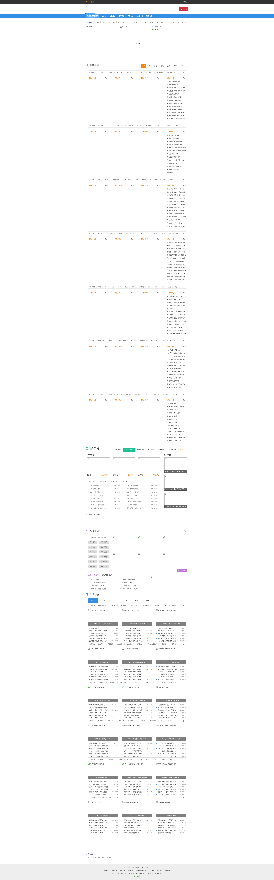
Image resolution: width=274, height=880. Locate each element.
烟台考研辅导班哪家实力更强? (175, 207)
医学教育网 (140, 450)
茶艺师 (148, 233)
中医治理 (173, 644)
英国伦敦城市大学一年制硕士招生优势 (176, 198)
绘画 (119, 287)
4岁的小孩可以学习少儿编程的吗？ (176, 297)
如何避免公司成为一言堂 (174, 441)
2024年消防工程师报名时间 (171, 700)
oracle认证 (110, 126)
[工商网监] (127, 867)
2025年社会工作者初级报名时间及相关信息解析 (167, 751)
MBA (99, 179)
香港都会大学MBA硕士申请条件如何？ (176, 202)
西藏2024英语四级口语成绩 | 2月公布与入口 (167, 787)
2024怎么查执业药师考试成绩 (166, 671)
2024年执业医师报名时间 (103, 662)
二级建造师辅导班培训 (96, 492)
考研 (164, 179)
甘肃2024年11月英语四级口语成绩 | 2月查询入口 (167, 795)
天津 (135, 22)
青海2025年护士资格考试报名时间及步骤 (133, 675)
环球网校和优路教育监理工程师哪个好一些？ (176, 378)
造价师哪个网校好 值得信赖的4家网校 (133, 713)
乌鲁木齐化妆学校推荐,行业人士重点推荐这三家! (176, 280)
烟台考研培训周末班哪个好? (175, 223)
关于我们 (106, 870)
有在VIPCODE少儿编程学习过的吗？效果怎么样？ (176, 334)
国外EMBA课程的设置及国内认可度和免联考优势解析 (167, 820)
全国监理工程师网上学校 (134, 508)
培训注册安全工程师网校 (97, 495)
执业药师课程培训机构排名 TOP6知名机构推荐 (167, 669)
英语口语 (109, 72)
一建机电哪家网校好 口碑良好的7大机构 (167, 718)
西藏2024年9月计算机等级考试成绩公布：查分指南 (98, 749)
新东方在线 (152, 450)
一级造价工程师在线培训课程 (98, 508)
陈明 (89, 475)
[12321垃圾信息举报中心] (148, 867)
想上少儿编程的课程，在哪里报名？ (176, 315)
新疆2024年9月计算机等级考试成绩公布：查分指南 (98, 754)
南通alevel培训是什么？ (173, 84)
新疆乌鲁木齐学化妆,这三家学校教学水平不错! (176, 274)
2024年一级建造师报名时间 (137, 700)
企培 (181, 66)
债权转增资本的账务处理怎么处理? (167, 634)
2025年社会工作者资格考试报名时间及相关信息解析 (167, 749)
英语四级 (100, 759)
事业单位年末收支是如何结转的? (167, 638)
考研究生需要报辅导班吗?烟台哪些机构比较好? (176, 217)
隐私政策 (168, 870)
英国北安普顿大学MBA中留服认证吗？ (167, 823)
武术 (162, 287)
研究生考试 (101, 797)
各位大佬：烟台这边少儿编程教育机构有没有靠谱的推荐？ (176, 303)
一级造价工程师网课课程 (134, 501)
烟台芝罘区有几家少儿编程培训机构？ (176, 312)
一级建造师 (112, 340)
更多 (187, 66)
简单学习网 (172, 450)
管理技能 (156, 394)
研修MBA (131, 16)
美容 (127, 233)
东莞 (146, 22)
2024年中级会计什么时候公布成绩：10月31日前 (133, 631)
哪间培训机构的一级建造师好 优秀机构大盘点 (167, 710)
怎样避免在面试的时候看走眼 (175, 431)
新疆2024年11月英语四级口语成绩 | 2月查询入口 (167, 792)
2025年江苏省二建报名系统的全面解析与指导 (98, 705)
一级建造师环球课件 (96, 489)
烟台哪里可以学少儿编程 (174, 299)
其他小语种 (149, 72)
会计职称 (112, 605)
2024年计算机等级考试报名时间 (137, 739)
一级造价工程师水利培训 (97, 501)
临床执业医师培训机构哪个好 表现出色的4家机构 (98, 667)
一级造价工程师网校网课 (97, 505)
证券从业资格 (135, 605)
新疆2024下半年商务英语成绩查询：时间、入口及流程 (133, 792)
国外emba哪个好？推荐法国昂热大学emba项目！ (167, 826)
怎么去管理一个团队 (173, 410)
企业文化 (147, 394)
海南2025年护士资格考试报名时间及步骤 (133, 669)
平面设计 (130, 126)
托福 (127, 72)
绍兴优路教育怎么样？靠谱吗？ (176, 365)
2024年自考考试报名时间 (137, 815)
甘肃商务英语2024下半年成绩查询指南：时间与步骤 (133, 795)
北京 (114, 22)
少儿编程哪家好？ (172, 308)
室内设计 (168, 126)
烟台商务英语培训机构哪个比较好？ (176, 97)
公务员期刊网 (110, 857)
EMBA (107, 179)
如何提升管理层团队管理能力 (175, 406)
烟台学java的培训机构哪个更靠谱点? (176, 151)
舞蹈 (99, 287)
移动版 (185, 2)
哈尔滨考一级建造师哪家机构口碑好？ (176, 356)
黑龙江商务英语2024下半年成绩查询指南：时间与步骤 (133, 782)
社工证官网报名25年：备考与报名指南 (167, 756)
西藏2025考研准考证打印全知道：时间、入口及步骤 (97, 826)
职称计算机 (153, 721)
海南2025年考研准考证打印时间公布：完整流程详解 (98, 823)
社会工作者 (131, 721)
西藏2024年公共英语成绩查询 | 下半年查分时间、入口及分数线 (98, 787)
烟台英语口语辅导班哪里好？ (175, 100)
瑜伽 (169, 287)
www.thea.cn (137, 873)
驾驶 (140, 233)
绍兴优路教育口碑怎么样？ (175, 362)
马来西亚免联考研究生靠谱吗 (132, 822)
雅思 (134, 72)
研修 (155, 66)
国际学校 (149, 16)
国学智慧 (165, 394)
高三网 (90, 857)
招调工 (170, 721)
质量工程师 (154, 340)
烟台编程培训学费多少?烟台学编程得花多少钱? (176, 321)
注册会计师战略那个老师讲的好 (98, 638)
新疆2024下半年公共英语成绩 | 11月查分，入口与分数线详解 (98, 792)
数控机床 (119, 233)
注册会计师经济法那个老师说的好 (98, 631)
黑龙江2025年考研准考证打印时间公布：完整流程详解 (98, 820)
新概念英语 (160, 72)
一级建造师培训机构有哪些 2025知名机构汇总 (167, 708)
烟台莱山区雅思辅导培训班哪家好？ (176, 88)
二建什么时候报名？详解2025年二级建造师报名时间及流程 (98, 718)
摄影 (170, 233)
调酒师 (156, 233)
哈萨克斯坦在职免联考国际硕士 (133, 825)
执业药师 (100, 644)
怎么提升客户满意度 (173, 425)
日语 (154, 759)
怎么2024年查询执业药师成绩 (166, 679)
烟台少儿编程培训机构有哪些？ (176, 318)
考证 (175, 66)
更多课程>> (182, 570)
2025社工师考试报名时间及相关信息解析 (167, 746)
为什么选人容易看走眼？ (174, 428)
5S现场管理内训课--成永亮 (98, 589)
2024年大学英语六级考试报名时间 (137, 777)
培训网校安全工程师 (132, 498)
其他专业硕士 (117, 179)
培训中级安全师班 (132, 495)
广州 (103, 22)
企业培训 (140, 16)
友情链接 (130, 870)
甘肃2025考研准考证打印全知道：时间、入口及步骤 (97, 833)
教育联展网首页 (92, 16)
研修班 (144, 179)
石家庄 (173, 22)
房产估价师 (122, 340)
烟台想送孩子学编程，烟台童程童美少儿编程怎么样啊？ (176, 324)
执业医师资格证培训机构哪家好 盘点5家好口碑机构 (98, 669)
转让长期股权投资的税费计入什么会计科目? (167, 641)
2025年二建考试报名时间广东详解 (98, 713)
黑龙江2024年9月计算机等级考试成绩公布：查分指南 (98, 744)
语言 (143, 66)
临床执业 (139, 644)
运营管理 (128, 394)
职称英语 (170, 72)
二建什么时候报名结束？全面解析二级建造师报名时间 (98, 710)
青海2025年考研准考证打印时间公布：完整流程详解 (98, 828)
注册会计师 (123, 605)
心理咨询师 (120, 721)
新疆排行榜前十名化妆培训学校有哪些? (176, 252)
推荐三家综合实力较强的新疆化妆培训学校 (176, 249)
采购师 (163, 340)
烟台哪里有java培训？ (173, 154)
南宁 (179, 22)
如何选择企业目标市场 (173, 416)
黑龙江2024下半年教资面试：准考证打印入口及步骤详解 (133, 744)
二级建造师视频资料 (132, 489)
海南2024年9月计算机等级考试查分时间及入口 (98, 746)
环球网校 (118, 450)
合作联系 (151, 870)
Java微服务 (170, 172)
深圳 (98, 22)
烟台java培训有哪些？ (173, 163)
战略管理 (137, 394)
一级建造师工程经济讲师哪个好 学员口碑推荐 (167, 715)
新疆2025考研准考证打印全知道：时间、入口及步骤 (97, 831)
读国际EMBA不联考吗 (164, 833)
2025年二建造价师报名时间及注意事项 (98, 715)
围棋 (176, 287)
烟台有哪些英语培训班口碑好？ (176, 112)
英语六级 (110, 759)
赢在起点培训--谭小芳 (128, 579)
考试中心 (104, 16)
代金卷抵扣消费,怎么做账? (165, 628)
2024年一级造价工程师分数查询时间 (133, 718)
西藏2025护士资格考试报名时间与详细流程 (133, 672)
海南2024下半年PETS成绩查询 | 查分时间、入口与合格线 (98, 785)
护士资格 (129, 644)
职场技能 (175, 394)
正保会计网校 (128, 450)
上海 (108, 22)
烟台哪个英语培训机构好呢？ (175, 106)
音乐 (113, 287)
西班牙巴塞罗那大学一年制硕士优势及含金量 (176, 205)
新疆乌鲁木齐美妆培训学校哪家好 (176, 268)
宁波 (167, 22)
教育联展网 (92, 2)
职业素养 (104, 542)
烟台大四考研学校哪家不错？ (175, 213)
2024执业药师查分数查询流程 (166, 674)
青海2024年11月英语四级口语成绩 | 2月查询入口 (167, 790)
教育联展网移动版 (141, 870)
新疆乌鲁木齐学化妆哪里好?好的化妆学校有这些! (176, 271)
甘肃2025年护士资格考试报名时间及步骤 (133, 680)
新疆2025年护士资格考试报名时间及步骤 (133, 677)
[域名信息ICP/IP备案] (138, 867)
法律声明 (159, 870)
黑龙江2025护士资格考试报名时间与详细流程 (133, 667)
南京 (119, 22)
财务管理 (100, 394)
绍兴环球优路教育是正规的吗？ (176, 384)
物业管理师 (143, 340)
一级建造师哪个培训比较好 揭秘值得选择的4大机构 (167, 705)
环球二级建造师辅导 (132, 485)
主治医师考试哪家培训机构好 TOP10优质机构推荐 (97, 672)
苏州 (130, 22)
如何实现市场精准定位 (173, 413)
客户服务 (104, 557)
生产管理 (104, 547)
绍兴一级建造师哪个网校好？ (175, 371)
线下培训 (122, 16)
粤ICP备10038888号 (156, 873)
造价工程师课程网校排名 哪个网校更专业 (133, 715)
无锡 (157, 22)
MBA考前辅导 (154, 179)
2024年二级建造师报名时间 (102, 700)
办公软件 (100, 126)
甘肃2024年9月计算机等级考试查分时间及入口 (98, 756)
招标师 (163, 682)
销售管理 (92, 552)
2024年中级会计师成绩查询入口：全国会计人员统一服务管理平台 (133, 634)
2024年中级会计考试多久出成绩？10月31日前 (132, 628)
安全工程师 (134, 682)
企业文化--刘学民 (95, 579)
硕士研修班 (128, 179)
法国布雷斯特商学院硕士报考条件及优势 (176, 195)
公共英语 (100, 72)
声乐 (156, 287)
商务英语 (119, 72)
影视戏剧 (141, 287)
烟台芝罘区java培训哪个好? (175, 135)
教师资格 (100, 721)
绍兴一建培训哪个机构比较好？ (176, 359)
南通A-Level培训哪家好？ (174, 81)
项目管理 (104, 566)
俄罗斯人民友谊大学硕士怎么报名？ (176, 192)
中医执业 (163, 644)
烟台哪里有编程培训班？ (174, 157)
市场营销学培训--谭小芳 (97, 585)
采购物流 (104, 562)
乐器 (149, 287)
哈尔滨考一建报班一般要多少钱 (176, 353)
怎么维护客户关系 (172, 422)
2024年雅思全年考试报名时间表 (171, 777)
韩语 (171, 759)
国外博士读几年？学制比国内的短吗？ (167, 828)
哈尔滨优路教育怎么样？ (174, 350)
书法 (126, 287)
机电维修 (109, 233)
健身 (106, 287)
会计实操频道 (102, 605)
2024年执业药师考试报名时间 (137, 662)
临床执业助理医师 (151, 644)
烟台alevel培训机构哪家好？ (175, 109)
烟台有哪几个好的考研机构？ (175, 220)
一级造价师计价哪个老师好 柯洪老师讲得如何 (133, 710)
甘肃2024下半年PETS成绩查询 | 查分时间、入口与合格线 (98, 795)
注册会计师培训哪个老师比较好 (98, 636)
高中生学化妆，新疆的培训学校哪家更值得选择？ (176, 265)
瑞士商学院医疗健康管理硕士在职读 (133, 833)
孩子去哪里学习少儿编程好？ (175, 327)
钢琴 (133, 287)
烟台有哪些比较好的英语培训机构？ (176, 119)
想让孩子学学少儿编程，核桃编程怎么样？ (176, 306)
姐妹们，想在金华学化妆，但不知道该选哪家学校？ (176, 246)
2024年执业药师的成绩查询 (165, 677)
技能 (162, 66)
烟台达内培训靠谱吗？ (173, 169)
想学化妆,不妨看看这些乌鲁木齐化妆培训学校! (176, 261)
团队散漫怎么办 (171, 403)
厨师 (163, 233)
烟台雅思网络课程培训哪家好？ (176, 91)
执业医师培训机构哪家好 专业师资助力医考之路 (98, 680)
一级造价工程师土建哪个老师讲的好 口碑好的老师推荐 (133, 705)
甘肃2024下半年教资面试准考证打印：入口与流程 (133, 756)
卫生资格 (120, 644)
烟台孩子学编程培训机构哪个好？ (175, 331)
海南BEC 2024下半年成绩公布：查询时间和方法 (133, 785)
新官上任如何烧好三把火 (174, 434)
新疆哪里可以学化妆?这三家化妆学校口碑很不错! (176, 255)
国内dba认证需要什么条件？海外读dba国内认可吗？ (167, 831)
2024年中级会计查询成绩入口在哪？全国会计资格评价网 (133, 641)
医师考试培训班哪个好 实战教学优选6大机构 (98, 677)
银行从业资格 (147, 605)
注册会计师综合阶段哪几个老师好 (98, 641)
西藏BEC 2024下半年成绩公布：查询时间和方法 (133, 787)
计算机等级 (120, 126)
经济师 (157, 605)
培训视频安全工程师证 (133, 492)
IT (149, 66)
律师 (94, 857)
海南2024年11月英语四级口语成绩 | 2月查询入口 (167, 785)
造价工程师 (133, 340)
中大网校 (162, 450)
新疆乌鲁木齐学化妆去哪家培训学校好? (176, 277)
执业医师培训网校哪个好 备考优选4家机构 (98, 675)
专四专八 (163, 759)
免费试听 (105, 475)
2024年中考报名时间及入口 (171, 815)
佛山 (140, 22)
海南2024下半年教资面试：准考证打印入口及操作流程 (133, 746)
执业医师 (110, 644)
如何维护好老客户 (172, 419)
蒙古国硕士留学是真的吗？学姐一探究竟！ (133, 831)
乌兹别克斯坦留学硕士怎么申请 (133, 828)
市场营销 (109, 394)
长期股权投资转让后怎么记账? (166, 631)
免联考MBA (172, 179)
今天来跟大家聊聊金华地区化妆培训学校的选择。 (176, 243)
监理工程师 (101, 340)
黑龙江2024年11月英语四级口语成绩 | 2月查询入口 (167, 782)
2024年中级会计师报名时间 (137, 624)
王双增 (140, 475)
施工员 (155, 682)
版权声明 (114, 870)
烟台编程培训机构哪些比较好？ (176, 160)
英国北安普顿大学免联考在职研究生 (133, 820)
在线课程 (113, 16)
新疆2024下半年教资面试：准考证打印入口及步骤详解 (133, 754)
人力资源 (119, 394)
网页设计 (139, 126)
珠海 (151, 22)
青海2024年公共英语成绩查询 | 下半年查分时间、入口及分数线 (98, 790)
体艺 (168, 66)
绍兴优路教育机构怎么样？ (175, 368)
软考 (162, 721)
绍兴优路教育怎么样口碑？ (175, 387)
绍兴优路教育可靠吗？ (173, 381)
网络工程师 (149, 126)
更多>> (184, 22)
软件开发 (159, 126)
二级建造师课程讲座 (96, 485)
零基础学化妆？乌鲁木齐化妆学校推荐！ (176, 258)
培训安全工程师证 (95, 498)
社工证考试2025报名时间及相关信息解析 (167, 744)
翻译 (140, 72)
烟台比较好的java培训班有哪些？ (176, 147)
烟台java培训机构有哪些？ (174, 141)
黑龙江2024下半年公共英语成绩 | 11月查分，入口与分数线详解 (98, 782)
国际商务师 (173, 340)
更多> (106, 78)
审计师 (174, 605)
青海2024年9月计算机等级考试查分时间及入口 (98, 751)
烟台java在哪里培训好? (173, 138)
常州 (162, 22)
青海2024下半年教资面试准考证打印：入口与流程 (133, 751)
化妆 (134, 233)
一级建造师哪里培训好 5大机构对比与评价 (167, 713)
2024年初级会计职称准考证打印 (103, 624)
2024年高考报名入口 (103, 815)
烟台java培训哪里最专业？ (174, 144)
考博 (137, 179)
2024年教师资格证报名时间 (102, 739)
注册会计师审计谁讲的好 (96, 633)
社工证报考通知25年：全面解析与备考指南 (167, 754)
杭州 (124, 22)
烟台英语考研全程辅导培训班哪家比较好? (176, 226)
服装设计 (100, 233)
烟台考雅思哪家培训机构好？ (175, 103)
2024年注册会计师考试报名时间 (171, 624)
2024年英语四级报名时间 (103, 777)
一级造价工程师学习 (132, 505)
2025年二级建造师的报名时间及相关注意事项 (98, 708)
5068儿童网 (101, 857)
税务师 (166, 605)
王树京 (115, 475)
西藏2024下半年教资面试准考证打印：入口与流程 (133, 749)
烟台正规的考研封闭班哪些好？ (176, 210)
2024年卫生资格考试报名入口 (171, 662)
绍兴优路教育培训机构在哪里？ (176, 375)
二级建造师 (112, 682)
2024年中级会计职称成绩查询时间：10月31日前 (133, 639)
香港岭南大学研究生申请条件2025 (175, 189)
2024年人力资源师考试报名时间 (171, 739)
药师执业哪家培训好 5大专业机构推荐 (167, 667)
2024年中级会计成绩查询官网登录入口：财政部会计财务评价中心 (133, 636)
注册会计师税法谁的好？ (96, 628)
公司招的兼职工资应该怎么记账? (167, 636)
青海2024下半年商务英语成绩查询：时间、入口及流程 (133, 790)
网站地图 (122, 870)
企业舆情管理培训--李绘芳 (98, 582)
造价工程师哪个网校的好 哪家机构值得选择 (133, 708)
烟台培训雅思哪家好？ (173, 94)
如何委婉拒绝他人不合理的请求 (176, 438)
